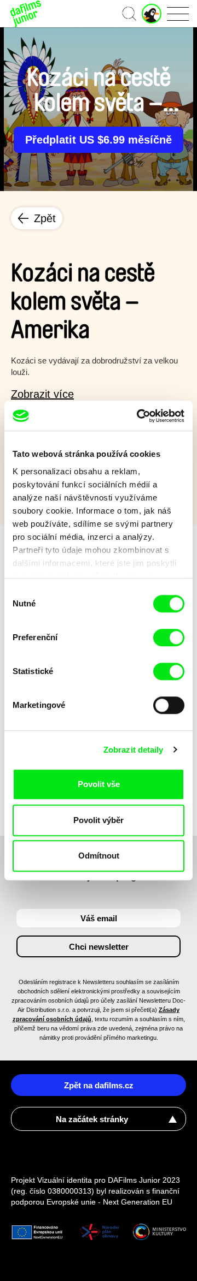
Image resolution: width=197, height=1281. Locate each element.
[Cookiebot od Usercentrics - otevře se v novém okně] (139, 416)
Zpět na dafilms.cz (99, 1085)
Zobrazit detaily (133, 749)
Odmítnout (98, 855)
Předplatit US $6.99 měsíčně (98, 140)
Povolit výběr (98, 820)
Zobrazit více (42, 394)
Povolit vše (99, 784)
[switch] (168, 637)
